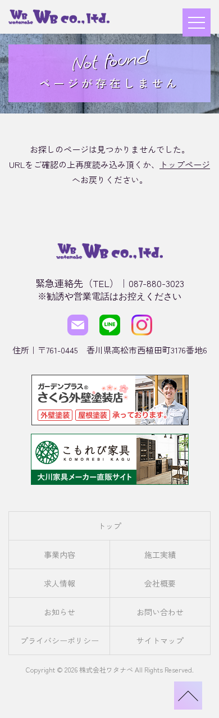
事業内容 (59, 554)
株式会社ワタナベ (106, 669)
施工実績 (160, 554)
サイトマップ (160, 640)
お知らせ (59, 611)
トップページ (184, 164)
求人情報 (59, 583)
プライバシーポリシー (59, 640)
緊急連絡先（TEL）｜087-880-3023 (109, 283)
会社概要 (160, 583)
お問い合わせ (160, 611)
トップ (109, 525)
